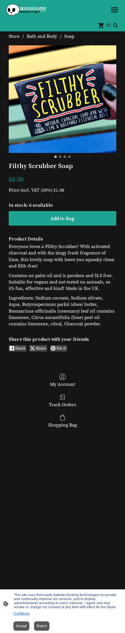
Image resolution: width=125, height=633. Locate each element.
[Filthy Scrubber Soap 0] (62, 99)
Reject (42, 626)
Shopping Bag (62, 425)
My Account (62, 384)
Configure (22, 613)
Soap (69, 36)
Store (14, 36)
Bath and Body (42, 36)
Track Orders (62, 405)
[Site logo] (26, 9)
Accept (21, 626)
